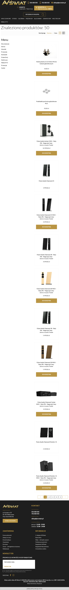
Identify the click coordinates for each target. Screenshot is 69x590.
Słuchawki (4, 54)
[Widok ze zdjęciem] (60, 33)
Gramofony (4, 57)
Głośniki (3, 49)
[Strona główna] (14, 2)
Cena (55, 33)
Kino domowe (5, 44)
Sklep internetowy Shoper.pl (34, 583)
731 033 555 (46, 2)
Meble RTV (4, 62)
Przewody (4, 52)
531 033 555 (34, 2)
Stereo (3, 46)
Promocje (4, 65)
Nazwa (49, 33)
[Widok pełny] (63, 33)
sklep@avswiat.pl (60, 2)
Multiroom (4, 60)
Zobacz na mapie (10, 520)
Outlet (3, 68)
